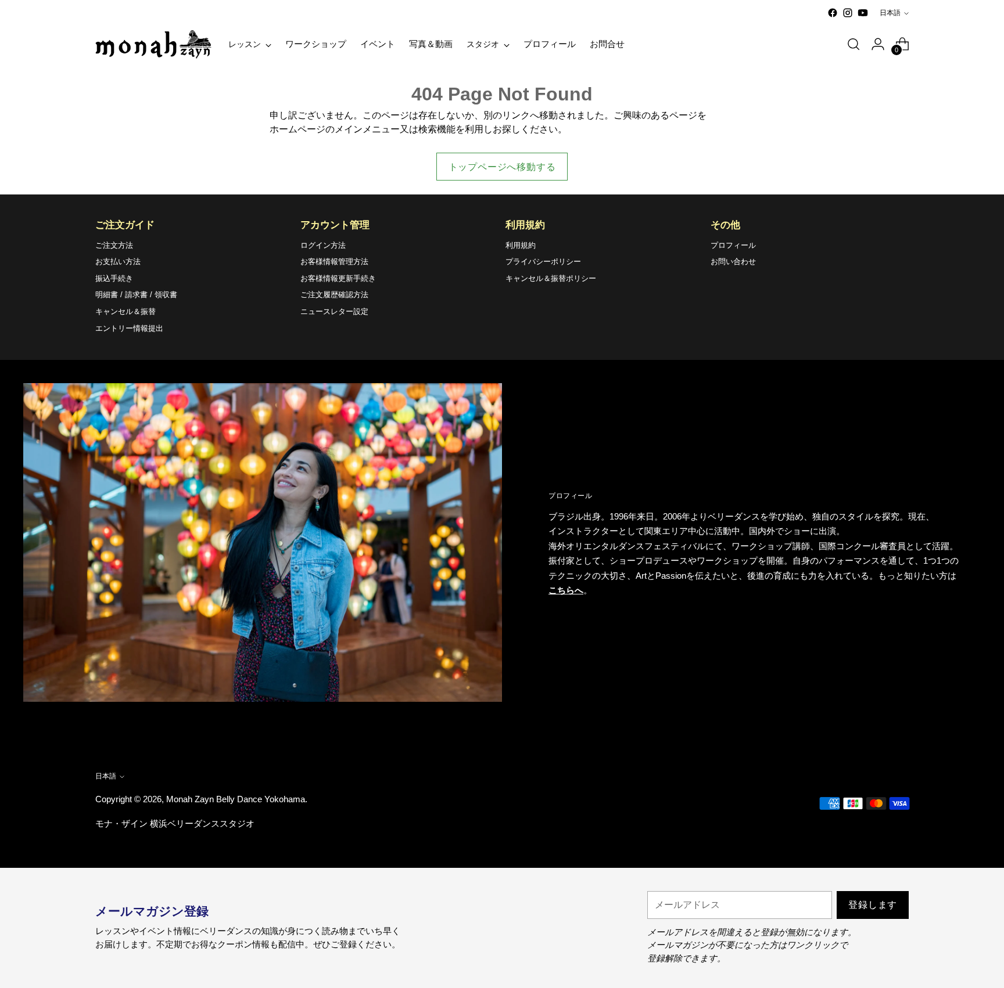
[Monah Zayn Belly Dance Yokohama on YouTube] (863, 13)
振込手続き (114, 278)
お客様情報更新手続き (338, 278)
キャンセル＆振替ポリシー (550, 278)
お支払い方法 (118, 261)
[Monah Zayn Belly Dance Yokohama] (153, 44)
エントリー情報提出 (129, 328)
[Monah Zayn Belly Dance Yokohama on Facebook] (832, 13)
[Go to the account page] (878, 44)
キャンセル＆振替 (125, 311)
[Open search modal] (853, 44)
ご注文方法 (114, 245)
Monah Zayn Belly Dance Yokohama (235, 799)
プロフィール (733, 245)
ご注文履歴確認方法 (334, 294)
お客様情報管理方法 (334, 261)
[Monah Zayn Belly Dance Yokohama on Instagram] (847, 13)
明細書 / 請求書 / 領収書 (136, 294)
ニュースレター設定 (334, 311)
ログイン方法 (323, 245)
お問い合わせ (733, 261)
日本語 (890, 13)
